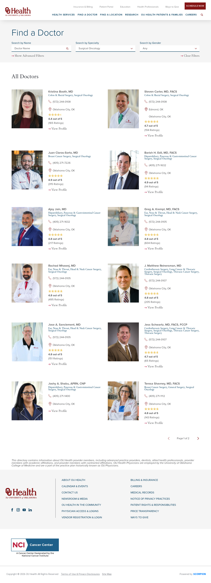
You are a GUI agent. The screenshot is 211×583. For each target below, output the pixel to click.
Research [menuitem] (131, 15)
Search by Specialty (87, 43)
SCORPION (199, 574)
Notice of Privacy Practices (150, 498)
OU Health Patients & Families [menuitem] (162, 15)
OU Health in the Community (81, 505)
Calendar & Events (75, 486)
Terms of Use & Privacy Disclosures (80, 574)
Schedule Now (195, 6)
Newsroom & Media (75, 498)
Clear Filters (191, 56)
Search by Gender (150, 43)
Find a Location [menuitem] (111, 15)
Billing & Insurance (144, 480)
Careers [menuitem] (191, 15)
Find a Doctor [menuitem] (88, 15)
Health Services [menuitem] (63, 15)
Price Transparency (145, 511)
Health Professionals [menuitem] (148, 6)
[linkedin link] (30, 510)
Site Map (107, 574)
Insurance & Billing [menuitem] (83, 6)
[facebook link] (12, 510)
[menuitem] (202, 17)
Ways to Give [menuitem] (172, 6)
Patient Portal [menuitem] (106, 6)
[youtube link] (24, 510)
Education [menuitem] (125, 6)
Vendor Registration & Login (82, 517)
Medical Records (142, 492)
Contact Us (70, 492)
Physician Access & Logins (80, 511)
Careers (136, 486)
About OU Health (73, 480)
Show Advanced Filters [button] (29, 55)
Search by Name (21, 43)
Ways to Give (139, 517)
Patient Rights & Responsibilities (153, 505)
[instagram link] (18, 510)
